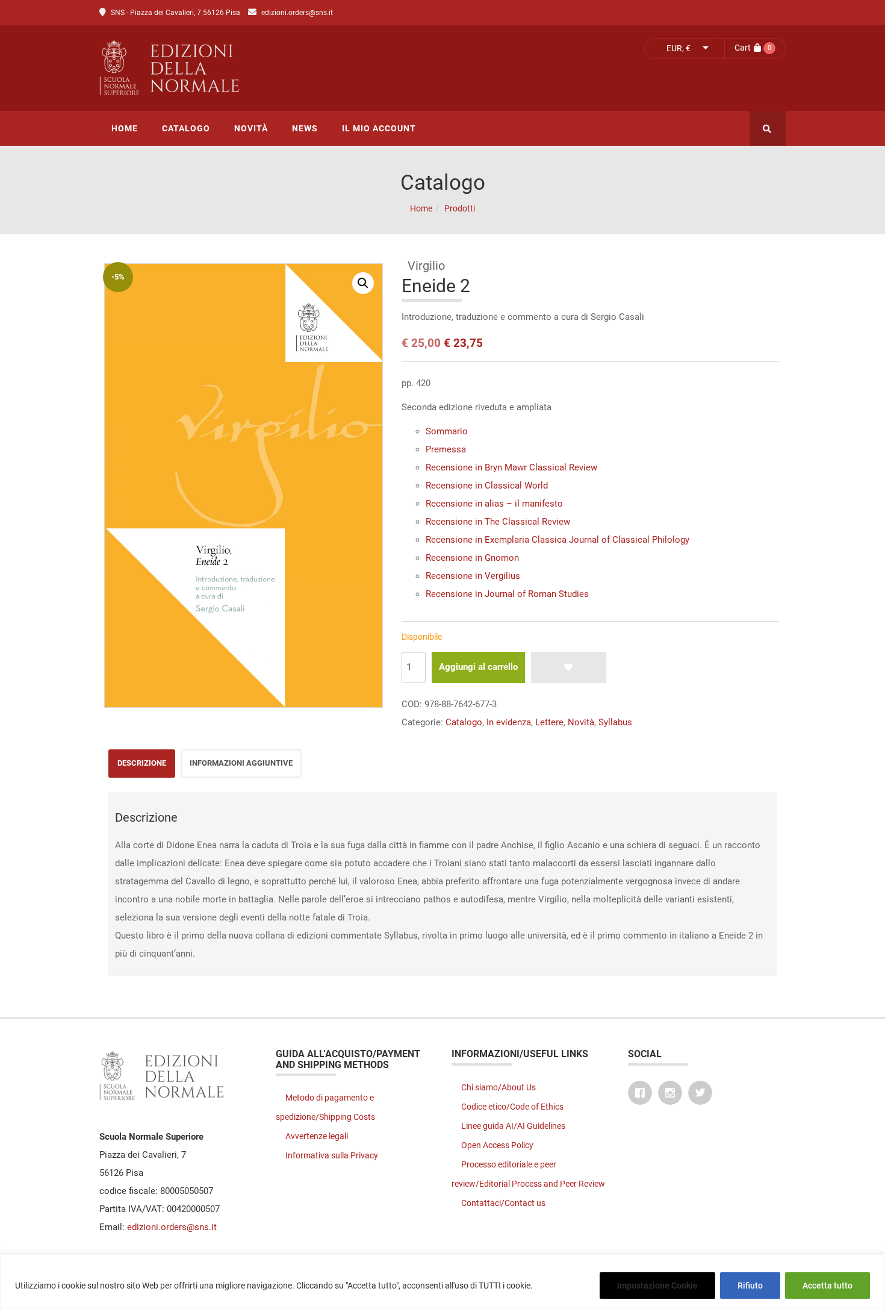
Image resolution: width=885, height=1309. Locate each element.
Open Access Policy (497, 1145)
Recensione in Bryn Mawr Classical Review (511, 467)
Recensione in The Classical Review (498, 521)
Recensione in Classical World (487, 485)
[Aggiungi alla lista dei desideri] (568, 667)
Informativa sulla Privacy (331, 1155)
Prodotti (459, 208)
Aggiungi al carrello (478, 666)
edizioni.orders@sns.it (297, 12)
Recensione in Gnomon (472, 557)
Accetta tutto (827, 1285)
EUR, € (678, 48)
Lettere (549, 722)
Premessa (446, 449)
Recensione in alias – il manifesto (494, 503)
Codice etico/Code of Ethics (512, 1106)
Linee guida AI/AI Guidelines (513, 1126)
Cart (742, 47)
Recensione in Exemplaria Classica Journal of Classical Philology (557, 539)
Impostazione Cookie (657, 1285)
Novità (581, 722)
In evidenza (508, 722)
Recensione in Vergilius (473, 575)
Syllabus (615, 722)
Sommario (447, 431)
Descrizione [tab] (141, 762)
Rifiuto (750, 1285)
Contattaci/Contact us (503, 1203)
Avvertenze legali (316, 1136)
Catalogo (464, 722)
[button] (363, 283)
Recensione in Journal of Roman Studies (507, 594)
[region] (442, 1281)
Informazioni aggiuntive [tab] (241, 762)
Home (421, 208)
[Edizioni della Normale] (276, 68)
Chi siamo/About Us (498, 1087)
